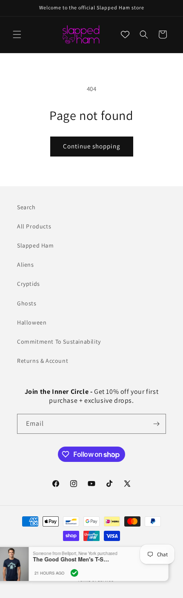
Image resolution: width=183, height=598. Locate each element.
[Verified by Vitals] (80, 573)
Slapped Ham (35, 245)
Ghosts (27, 303)
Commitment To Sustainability (59, 341)
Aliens (25, 264)
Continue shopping (91, 146)
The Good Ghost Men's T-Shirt (77, 559)
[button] (17, 34)
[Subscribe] (156, 424)
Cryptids (28, 284)
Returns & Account (42, 360)
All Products (34, 226)
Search (26, 207)
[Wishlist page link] (125, 34)
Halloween (31, 322)
